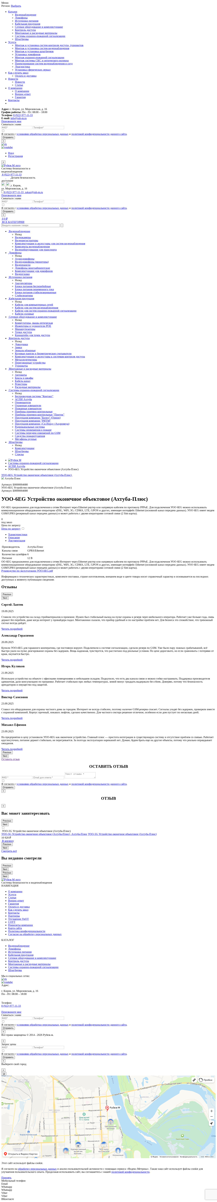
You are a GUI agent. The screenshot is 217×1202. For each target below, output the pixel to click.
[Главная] (14, 460)
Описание (14, 537)
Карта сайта (15, 928)
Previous (7, 594)
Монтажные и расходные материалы (36, 33)
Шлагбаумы (22, 39)
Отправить (8, 137)
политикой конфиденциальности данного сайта (99, 134)
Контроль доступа (25, 30)
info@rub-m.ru (19, 118)
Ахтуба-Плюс (79, 834)
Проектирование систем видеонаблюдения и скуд (44, 63)
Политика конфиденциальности (26, 931)
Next (5, 598)
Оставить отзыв (10, 759)
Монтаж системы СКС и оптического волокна (42, 60)
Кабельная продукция (27, 23)
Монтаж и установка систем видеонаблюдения (42, 48)
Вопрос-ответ (23, 94)
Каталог (12, 11)
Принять (6, 1177)
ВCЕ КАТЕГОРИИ (12, 222)
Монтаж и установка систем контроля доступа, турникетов (49, 45)
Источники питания (26, 20)
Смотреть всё (9, 851)
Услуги (12, 42)
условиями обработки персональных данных (42, 134)
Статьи (19, 85)
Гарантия (20, 97)
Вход (11, 153)
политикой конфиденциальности (130, 1171)
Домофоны (21, 17)
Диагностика (22, 66)
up (4, 1073)
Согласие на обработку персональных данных (35, 934)
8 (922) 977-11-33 (23, 115)
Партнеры (14, 915)
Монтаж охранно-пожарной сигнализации (39, 57)
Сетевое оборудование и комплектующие (39, 26)
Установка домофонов (28, 54)
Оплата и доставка (25, 75)
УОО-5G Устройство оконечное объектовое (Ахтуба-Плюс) (122, 834)
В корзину (7, 840)
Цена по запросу (11, 528)
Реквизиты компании (20, 925)
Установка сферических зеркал (33, 69)
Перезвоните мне (11, 121)
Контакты (13, 100)
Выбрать (16, 5)
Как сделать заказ (18, 72)
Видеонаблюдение (25, 14)
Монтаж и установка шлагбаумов (34, 51)
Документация (16, 540)
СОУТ (11, 922)
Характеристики (17, 534)
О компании (15, 88)
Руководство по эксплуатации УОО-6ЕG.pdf (27, 570)
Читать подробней (12, 628)
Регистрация (15, 156)
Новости (13, 78)
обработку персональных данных (37, 1168)
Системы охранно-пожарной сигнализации (40, 36)
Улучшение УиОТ (18, 918)
